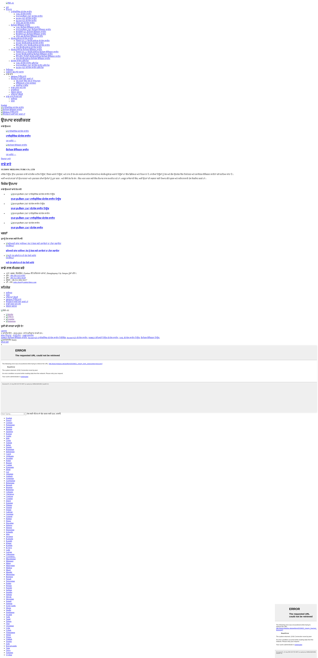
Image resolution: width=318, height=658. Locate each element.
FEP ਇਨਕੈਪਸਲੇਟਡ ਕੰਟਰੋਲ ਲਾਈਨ (29, 47)
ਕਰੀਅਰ (14, 99)
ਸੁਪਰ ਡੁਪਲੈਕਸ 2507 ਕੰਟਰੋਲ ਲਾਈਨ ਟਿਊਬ (30, 208)
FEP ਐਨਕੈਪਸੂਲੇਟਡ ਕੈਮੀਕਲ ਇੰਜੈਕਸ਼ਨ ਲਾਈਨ (33, 59)
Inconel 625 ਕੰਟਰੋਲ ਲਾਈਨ (26, 21)
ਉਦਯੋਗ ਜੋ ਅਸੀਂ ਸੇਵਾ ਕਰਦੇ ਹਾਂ (22, 79)
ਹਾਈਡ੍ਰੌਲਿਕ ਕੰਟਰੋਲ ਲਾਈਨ (21, 12)
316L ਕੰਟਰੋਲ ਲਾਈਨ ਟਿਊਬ (129, 338)
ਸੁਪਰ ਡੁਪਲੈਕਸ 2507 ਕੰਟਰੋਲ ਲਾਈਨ (29, 16)
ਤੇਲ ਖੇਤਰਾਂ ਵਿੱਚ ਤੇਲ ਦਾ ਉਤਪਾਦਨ (28, 81)
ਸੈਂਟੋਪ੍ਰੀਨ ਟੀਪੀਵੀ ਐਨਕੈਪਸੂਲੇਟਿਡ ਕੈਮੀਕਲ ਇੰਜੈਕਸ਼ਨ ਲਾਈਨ (38, 56)
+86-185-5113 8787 (17, 275)
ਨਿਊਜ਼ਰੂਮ (9, 70)
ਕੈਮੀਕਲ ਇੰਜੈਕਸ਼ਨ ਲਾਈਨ (20, 25)
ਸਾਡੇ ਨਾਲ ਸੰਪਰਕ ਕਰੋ (14, 97)
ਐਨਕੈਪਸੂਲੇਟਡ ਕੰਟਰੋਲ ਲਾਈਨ (22, 38)
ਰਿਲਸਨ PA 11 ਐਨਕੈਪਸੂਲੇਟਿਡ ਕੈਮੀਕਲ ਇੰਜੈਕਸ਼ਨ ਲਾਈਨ (37, 52)
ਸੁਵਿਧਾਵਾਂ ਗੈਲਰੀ (17, 94)
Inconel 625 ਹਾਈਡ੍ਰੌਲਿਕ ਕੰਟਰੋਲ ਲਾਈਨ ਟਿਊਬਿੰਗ (47, 338)
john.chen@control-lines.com (24, 282)
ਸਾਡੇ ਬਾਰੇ (6, 164)
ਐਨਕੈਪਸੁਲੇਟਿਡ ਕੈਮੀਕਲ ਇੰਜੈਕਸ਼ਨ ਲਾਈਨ (26, 50)
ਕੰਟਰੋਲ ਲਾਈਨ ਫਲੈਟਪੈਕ (20, 61)
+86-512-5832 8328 (18, 278)
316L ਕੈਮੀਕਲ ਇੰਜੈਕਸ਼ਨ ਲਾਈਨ (28, 27)
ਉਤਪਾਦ (9, 9)
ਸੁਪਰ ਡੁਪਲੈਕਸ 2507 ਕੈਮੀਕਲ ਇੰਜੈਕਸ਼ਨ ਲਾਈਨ (33, 30)
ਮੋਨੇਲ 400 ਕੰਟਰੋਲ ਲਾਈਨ (25, 23)
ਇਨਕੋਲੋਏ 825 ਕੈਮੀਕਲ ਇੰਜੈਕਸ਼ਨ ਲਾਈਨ (31, 32)
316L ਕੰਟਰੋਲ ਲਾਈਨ (23, 14)
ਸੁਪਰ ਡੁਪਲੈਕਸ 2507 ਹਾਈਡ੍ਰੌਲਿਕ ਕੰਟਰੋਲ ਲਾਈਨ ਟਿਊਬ (36, 199)
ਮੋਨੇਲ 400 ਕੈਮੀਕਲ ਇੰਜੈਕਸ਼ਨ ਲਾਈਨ (29, 36)
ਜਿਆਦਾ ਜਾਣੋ (6, 159)
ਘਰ (7, 7)
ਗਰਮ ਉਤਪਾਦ (6, 335)
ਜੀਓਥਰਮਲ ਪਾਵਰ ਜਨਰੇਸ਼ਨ (26, 83)
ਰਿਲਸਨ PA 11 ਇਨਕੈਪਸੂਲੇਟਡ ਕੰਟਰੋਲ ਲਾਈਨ (33, 41)
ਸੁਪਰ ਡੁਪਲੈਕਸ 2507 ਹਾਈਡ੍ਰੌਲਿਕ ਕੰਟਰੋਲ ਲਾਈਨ (33, 218)
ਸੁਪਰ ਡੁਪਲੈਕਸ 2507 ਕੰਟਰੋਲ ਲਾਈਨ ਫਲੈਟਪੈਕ (33, 65)
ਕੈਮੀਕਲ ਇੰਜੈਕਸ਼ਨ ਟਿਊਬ (150, 338)
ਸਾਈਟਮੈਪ (17, 335)
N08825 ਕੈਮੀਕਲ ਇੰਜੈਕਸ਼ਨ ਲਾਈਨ (14, 338)
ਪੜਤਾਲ (4, 331)
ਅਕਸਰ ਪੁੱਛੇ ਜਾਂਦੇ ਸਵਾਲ (15, 72)
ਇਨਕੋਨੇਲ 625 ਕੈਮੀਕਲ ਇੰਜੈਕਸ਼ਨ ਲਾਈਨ (31, 34)
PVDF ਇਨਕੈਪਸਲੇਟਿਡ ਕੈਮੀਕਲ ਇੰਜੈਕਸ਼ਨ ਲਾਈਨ (34, 54)
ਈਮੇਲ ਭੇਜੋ (5, 342)
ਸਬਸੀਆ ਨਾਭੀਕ (22, 85)
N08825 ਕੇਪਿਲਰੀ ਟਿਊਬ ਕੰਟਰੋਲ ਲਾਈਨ (103, 338)
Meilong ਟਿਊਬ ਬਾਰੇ (18, 76)
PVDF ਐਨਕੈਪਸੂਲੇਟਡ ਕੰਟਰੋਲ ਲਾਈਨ (30, 43)
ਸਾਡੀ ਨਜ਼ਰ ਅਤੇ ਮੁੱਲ (18, 88)
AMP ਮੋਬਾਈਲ (28, 335)
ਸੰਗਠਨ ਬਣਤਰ (16, 92)
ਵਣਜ (13, 101)
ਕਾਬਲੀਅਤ (15, 90)
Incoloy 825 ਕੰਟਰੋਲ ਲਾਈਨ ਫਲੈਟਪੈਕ (30, 67)
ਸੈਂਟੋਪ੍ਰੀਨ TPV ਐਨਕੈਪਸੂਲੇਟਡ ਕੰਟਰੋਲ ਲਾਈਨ (33, 45)
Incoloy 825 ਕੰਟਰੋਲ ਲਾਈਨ (26, 18)
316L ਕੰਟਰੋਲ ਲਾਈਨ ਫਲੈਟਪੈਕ (27, 63)
